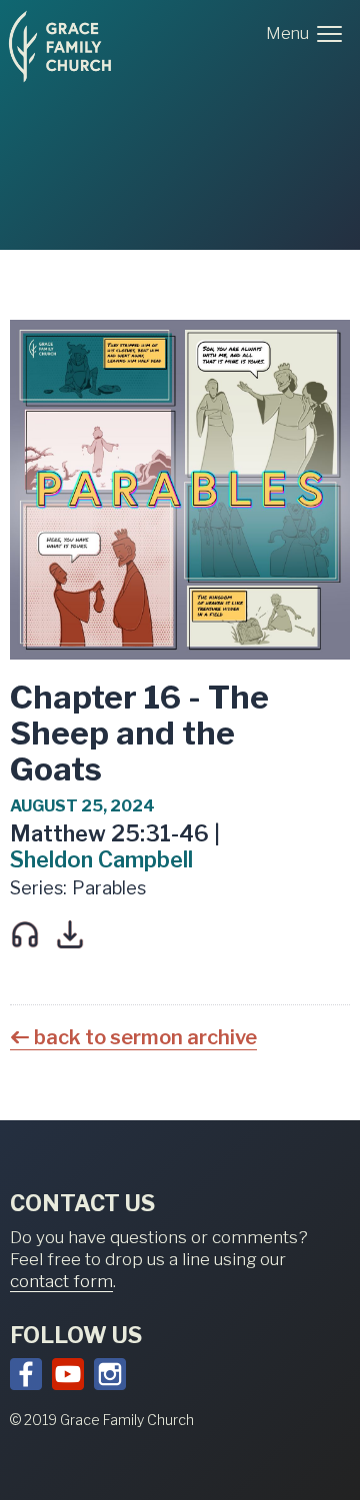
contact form (61, 1281)
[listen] (27, 934)
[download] (72, 934)
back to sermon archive (145, 1037)
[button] (308, 34)
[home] (60, 47)
